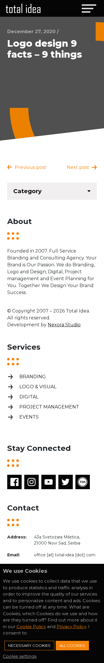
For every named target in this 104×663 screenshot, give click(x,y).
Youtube (48, 482)
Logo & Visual (37, 386)
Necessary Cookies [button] (29, 645)
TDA (82, 482)
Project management (49, 407)
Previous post (30, 167)
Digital (28, 397)
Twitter (65, 482)
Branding (32, 376)
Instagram (31, 482)
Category (27, 191)
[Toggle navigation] (88, 8)
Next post (78, 167)
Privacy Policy (71, 626)
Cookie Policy (31, 626)
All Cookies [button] (72, 645)
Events (29, 417)
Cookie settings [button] (19, 656)
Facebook (14, 482)
